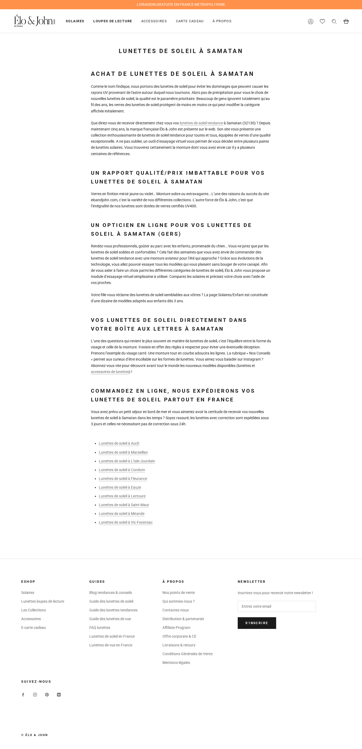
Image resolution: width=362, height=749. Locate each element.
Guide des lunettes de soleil (111, 601)
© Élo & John (34, 735)
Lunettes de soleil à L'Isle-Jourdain (127, 461)
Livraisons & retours (178, 645)
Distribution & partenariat (183, 619)
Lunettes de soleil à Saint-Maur (124, 505)
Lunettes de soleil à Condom (122, 470)
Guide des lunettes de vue (110, 619)
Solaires (75, 21)
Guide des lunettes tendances (113, 610)
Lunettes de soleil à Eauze (120, 487)
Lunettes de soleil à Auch (119, 443)
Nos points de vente (178, 592)
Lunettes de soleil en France (112, 636)
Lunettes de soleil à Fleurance (123, 478)
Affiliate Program (176, 627)
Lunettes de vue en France (110, 645)
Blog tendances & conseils (110, 592)
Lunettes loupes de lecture (42, 601)
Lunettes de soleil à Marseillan (123, 452)
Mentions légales (176, 662)
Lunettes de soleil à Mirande (121, 513)
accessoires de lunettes (110, 372)
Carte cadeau (190, 21)
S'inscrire (256, 623)
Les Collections (33, 610)
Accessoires (154, 21)
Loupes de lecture (112, 21)
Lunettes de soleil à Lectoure (122, 496)
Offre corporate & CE (179, 636)
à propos (222, 21)
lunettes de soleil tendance (201, 123)
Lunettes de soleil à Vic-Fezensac (126, 522)
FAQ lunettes (99, 627)
